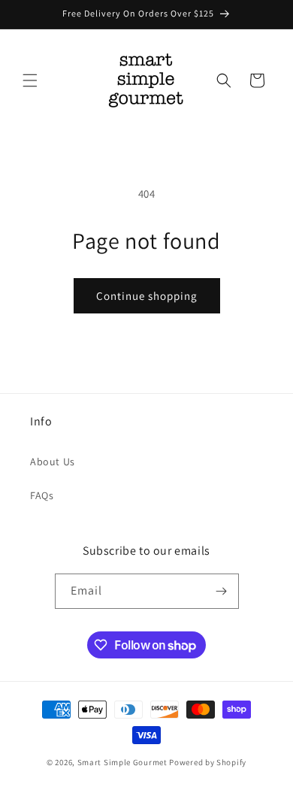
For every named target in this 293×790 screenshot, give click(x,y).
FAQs (41, 495)
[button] (30, 80)
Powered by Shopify (207, 762)
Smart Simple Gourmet (122, 762)
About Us (52, 461)
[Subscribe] (221, 591)
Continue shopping (147, 296)
